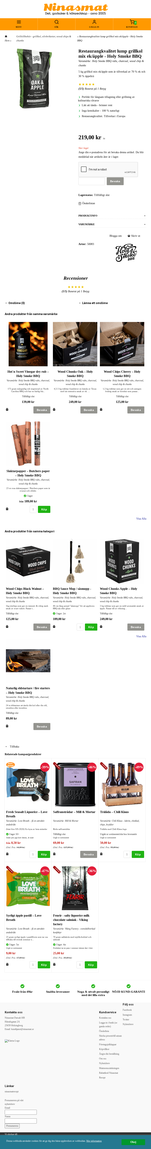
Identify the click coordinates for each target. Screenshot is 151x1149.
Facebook (127, 1010)
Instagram (127, 1014)
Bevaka (115, 181)
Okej (133, 1142)
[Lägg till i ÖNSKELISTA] (7, 409)
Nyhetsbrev (104, 1063)
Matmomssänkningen (109, 1068)
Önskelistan (88, 203)
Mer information (94, 1141)
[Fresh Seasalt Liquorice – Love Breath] (10, 764)
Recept (102, 1077)
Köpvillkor (104, 1049)
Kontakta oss (105, 1017)
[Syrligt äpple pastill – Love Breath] (10, 870)
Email (7, 1107)
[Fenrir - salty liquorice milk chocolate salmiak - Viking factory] (57, 870)
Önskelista (104, 1031)
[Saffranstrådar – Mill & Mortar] (57, 766)
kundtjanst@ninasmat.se (22, 1029)
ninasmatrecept (11, 1091)
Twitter (126, 1019)
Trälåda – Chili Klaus (114, 812)
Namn (7, 1116)
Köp (44, 509)
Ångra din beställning (109, 1053)
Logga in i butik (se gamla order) (108, 1024)
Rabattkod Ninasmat (108, 1073)
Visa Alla (141, 518)
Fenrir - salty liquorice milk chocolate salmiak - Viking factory (71, 920)
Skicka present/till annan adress (110, 1037)
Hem (7, 40)
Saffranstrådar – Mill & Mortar (74, 812)
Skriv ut (135, 235)
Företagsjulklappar (107, 1044)
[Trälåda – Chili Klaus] (104, 766)
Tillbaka (13, 746)
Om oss (102, 1058)
